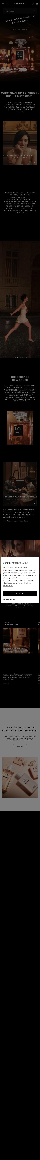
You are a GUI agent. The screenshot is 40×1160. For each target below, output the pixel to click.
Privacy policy (8, 585)
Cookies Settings (9, 599)
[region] (20, 580)
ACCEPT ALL (20, 593)
